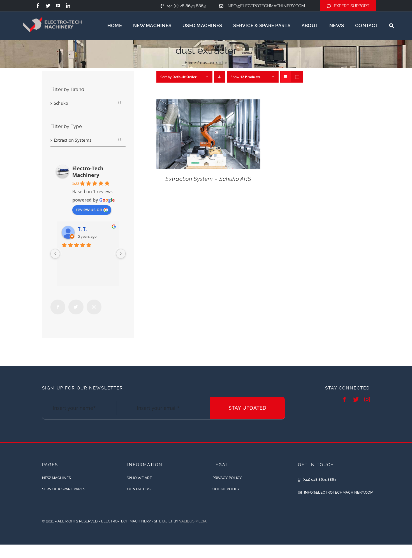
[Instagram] (94, 307)
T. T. (82, 229)
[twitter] (48, 5)
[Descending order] (219, 77)
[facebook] (38, 5)
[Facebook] (57, 307)
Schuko (61, 103)
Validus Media (193, 521)
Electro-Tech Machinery (87, 171)
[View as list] (296, 76)
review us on (89, 209)
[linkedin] (68, 5)
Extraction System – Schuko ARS (208, 179)
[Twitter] (75, 307)
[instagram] (367, 399)
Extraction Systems (72, 140)
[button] (391, 25)
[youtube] (58, 5)
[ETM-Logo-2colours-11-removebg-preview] (52, 11)
